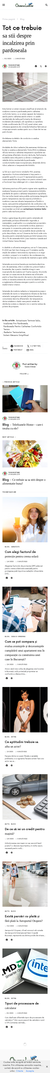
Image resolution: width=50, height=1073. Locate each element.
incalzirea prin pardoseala (15, 323)
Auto (7, 824)
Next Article (8, 437)
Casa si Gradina (18, 636)
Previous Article (12, 382)
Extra (13, 737)
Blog (22, 19)
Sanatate (15, 547)
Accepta (30, 1071)
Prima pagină (8, 19)
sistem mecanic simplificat (16, 335)
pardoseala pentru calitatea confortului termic (22, 328)
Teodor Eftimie (14, 65)
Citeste (19, 1071)
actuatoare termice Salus (28, 320)
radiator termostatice (14, 332)
